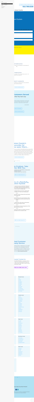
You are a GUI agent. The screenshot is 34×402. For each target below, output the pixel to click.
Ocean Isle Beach (21, 289)
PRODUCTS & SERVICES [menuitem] (4, 4)
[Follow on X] (18, 389)
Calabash (20, 287)
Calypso (20, 320)
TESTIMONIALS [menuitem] (3, 6)
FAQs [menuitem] (3, 3)
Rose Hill (20, 326)
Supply (20, 285)
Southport (20, 284)
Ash (19, 278)
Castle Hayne (21, 340)
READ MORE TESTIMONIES (17, 108)
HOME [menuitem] (2, 1)
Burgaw (20, 349)
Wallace (20, 328)
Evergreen (20, 303)
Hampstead (20, 351)
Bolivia (20, 279)
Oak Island (20, 286)
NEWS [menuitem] (2, 5)
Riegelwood (20, 309)
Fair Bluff (20, 304)
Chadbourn (20, 300)
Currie (20, 350)
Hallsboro (20, 305)
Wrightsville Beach (21, 342)
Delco (20, 302)
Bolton (20, 296)
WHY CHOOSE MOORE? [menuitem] (4, 2)
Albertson (20, 329)
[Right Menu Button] (1, 0)
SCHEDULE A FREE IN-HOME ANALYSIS (26, 4)
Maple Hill (20, 352)
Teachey (20, 327)
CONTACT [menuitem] (2, 7)
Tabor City (20, 310)
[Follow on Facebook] (16, 389)
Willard (20, 355)
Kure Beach (20, 341)
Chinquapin (20, 332)
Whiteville (20, 311)
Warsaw (20, 324)
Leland (20, 280)
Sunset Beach (21, 288)
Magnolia (20, 325)
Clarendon (20, 301)
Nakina (20, 308)
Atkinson (20, 348)
